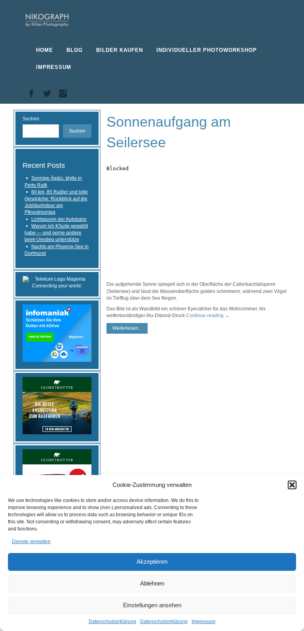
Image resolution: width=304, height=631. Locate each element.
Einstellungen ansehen (152, 605)
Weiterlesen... (127, 328)
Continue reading (208, 315)
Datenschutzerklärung (112, 621)
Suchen (31, 119)
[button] (292, 485)
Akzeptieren (152, 561)
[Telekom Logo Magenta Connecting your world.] (57, 282)
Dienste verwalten (31, 541)
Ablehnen (152, 583)
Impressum (203, 621)
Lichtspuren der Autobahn (59, 219)
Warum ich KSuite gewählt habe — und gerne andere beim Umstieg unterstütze (56, 233)
